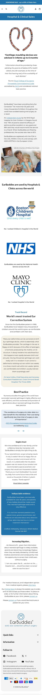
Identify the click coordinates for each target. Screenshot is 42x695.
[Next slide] (23, 431)
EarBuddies (24, 687)
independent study (14, 118)
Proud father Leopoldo (21, 483)
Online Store (10, 589)
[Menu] (2, 9)
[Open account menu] (35, 9)
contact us (33, 596)
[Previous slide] (18, 431)
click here (32, 585)
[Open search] (6, 9)
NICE (17, 86)
